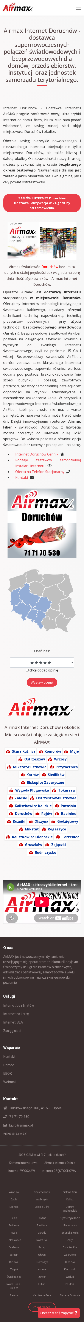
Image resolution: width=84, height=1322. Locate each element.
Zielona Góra (70, 1192)
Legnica (14, 1206)
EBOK (7, 1073)
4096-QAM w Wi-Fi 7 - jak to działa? (42, 1155)
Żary (70, 1240)
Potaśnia (68, 805)
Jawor (42, 1276)
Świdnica (14, 1225)
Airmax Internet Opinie (59, 1163)
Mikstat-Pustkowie (30, 767)
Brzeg (42, 1247)
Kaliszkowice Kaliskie (33, 805)
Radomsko (70, 1225)
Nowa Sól (41, 1240)
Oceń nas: (42, 651)
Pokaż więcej (42, 1307)
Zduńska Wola (70, 1232)
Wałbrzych (42, 1199)
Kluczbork (70, 1269)
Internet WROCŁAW (21, 1171)
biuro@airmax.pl (20, 1125)
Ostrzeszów (34, 759)
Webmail (9, 1082)
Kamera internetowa (23, 1163)
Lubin (14, 1218)
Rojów (46, 813)
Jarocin (13, 1254)
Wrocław (14, 1192)
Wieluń (70, 1276)
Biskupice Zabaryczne (45, 782)
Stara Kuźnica (24, 751)
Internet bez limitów (18, 1005)
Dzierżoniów (70, 1247)
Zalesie (21, 798)
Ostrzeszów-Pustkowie (56, 798)
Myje (74, 751)
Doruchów (23, 813)
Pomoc (8, 1065)
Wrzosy (60, 759)
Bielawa (14, 1262)
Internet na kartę (16, 1014)
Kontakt (21, 477)
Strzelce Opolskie (70, 1295)
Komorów (53, 751)
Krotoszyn (42, 1262)
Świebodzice (14, 1276)
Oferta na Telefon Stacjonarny (39, 471)
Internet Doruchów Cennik (36, 454)
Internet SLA (13, 1022)
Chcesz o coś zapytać (57, 1313)
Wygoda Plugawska (32, 790)
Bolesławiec (14, 1240)
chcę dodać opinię (44, 670)
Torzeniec (70, 837)
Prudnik (69, 1284)
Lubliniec (42, 1269)
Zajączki (58, 844)
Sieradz (41, 1232)
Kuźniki (19, 821)
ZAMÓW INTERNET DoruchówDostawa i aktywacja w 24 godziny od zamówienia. (42, 203)
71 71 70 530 (18, 1117)
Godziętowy (67, 821)
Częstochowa (42, 1192)
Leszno (42, 1218)
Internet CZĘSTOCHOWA (59, 1171)
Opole (14, 1199)
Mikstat (32, 829)
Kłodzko (70, 1262)
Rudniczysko (45, 852)
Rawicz (14, 1295)
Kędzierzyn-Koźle (70, 1218)
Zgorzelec (70, 1254)
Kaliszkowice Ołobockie (32, 837)
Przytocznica (67, 767)
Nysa (14, 1232)
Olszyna (41, 821)
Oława (42, 1254)
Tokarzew (67, 790)
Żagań (14, 1269)
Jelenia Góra (42, 1206)
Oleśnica (14, 1247)
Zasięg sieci (12, 1031)
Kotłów (32, 774)
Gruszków (33, 844)
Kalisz (70, 1199)
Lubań (41, 1284)
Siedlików (56, 774)
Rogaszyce (57, 829)
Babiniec (68, 813)
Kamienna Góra (42, 1295)
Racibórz (42, 1225)
